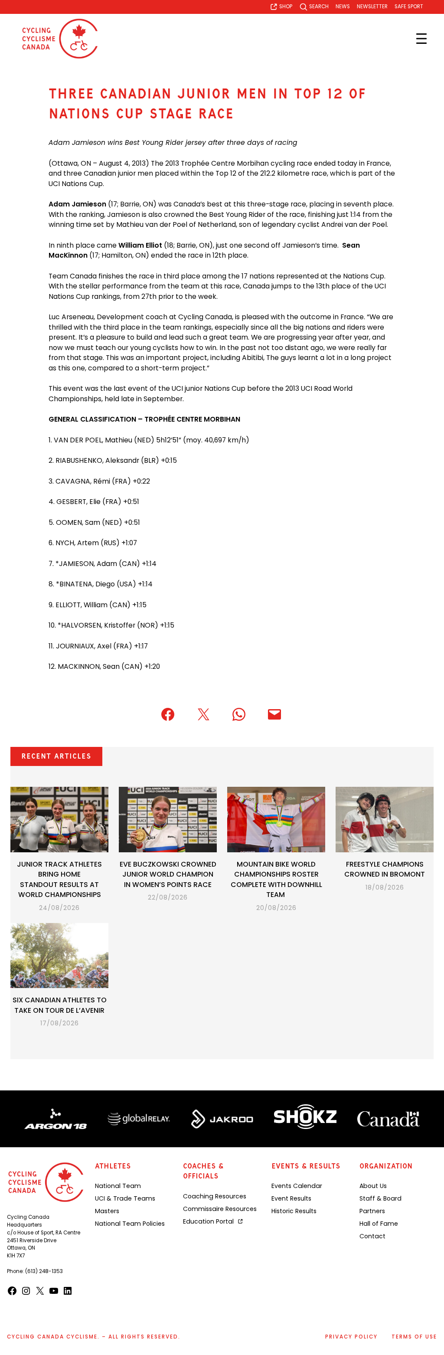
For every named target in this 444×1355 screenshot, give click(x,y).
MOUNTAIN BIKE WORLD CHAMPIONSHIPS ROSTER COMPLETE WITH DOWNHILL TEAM (276, 880)
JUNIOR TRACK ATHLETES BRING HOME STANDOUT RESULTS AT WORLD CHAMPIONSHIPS (59, 880)
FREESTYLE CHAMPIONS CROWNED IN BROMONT (384, 869)
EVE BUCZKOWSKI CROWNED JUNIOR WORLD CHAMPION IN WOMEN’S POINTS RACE (168, 874)
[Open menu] (421, 38)
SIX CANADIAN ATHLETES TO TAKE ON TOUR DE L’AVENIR (60, 1005)
